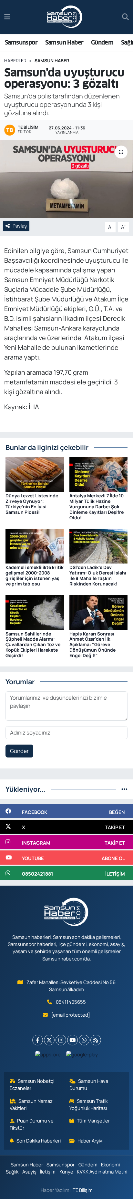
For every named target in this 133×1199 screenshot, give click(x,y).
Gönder (19, 751)
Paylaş (20, 225)
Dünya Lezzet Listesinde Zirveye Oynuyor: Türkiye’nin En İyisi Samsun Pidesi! (31, 504)
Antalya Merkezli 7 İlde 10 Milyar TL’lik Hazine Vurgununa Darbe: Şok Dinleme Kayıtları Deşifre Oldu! (96, 506)
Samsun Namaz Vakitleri (31, 1104)
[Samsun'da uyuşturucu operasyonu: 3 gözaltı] (66, 179)
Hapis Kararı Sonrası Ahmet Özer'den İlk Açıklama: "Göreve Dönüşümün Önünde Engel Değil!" (92, 644)
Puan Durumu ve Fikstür (32, 1124)
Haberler (15, 60)
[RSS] (95, 1040)
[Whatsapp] (84, 1040)
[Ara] (125, 17)
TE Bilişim (83, 1190)
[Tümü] (124, 789)
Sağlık (12, 1171)
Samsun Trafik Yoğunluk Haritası (88, 1104)
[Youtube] (72, 1040)
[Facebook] (37, 1040)
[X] (49, 1040)
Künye (66, 1171)
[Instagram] (61, 1040)
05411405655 (71, 1002)
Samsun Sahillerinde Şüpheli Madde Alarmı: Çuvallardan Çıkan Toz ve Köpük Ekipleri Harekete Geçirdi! (32, 644)
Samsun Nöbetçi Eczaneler (32, 1084)
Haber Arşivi (90, 1140)
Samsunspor (21, 42)
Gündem (102, 42)
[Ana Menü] (7, 17)
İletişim (48, 1171)
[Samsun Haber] (65, 17)
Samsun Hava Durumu (88, 1084)
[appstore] (48, 1056)
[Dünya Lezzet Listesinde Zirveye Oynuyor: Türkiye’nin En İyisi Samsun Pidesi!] (34, 474)
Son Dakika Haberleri (38, 1140)
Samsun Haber (64, 42)
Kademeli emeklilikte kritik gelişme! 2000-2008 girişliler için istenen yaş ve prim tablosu (34, 575)
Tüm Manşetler (93, 1120)
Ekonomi (110, 1164)
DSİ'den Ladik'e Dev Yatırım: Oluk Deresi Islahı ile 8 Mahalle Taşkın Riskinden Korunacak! (97, 575)
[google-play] (82, 1056)
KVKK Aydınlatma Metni (102, 1171)
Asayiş (29, 1171)
